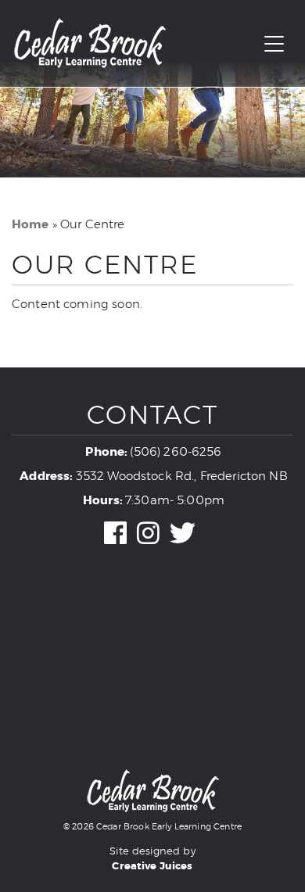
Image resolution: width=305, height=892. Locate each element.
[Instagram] (148, 535)
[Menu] (274, 45)
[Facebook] (115, 535)
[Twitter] (183, 535)
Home (30, 224)
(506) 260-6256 (175, 452)
